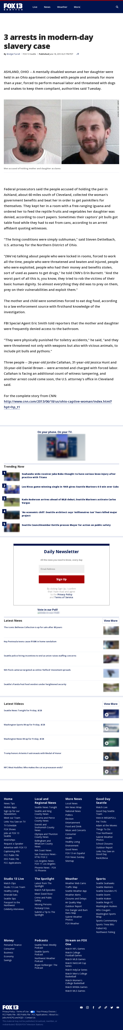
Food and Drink (73, 826)
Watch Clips (10, 883)
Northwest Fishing (105, 932)
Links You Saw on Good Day (105, 853)
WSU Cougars (103, 910)
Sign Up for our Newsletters (12, 812)
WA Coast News (43, 850)
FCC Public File (11, 855)
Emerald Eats (10, 894)
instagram (87, 1007)
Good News (71, 849)
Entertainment (72, 822)
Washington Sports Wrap (106, 915)
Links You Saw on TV (14, 821)
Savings (8, 960)
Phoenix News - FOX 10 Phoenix (45, 869)
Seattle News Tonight (46, 807)
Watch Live (101, 807)
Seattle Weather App (76, 890)
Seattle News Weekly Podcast (45, 946)
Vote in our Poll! (47, 609)
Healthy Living (72, 841)
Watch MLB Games (75, 959)
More (77, 6)
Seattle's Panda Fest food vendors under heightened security (35, 684)
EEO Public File (11, 858)
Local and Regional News (45, 801)
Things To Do (103, 829)
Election (69, 818)
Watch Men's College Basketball (76, 975)
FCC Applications (12, 862)
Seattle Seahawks (105, 883)
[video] (111, 713)
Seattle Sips (10, 898)
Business (8, 952)
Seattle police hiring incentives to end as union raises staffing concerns (40, 655)
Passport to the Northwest (12, 904)
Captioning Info (12, 851)
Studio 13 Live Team (14, 887)
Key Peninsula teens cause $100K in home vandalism (30, 641)
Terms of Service (63, 597)
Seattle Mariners (104, 887)
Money (9, 940)
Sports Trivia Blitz (105, 924)
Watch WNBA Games (76, 986)
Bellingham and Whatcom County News (44, 843)
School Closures (104, 843)
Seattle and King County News (43, 812)
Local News (71, 803)
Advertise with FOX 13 (15, 847)
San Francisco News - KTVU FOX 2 (46, 856)
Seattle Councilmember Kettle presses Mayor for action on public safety (66, 524)
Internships (9, 839)
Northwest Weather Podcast (45, 960)
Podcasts (41, 940)
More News (73, 799)
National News (73, 811)
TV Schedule (10, 825)
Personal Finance (13, 944)
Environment (71, 845)
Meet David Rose (44, 893)
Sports (101, 879)
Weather (71, 879)
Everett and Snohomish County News (44, 827)
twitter (111, 1007)
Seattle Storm (103, 894)
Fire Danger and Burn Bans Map (76, 911)
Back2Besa (102, 858)
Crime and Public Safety (43, 899)
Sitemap (69, 860)
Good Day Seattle (103, 801)
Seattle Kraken (103, 898)
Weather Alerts (73, 894)
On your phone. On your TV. (54, 432)
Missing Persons (43, 904)
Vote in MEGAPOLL (106, 817)
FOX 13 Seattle (29, 54)
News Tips (9, 803)
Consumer (70, 834)
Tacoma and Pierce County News (45, 819)
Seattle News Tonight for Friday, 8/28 (23, 710)
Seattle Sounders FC (106, 890)
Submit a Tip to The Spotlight (45, 913)
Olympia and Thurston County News (46, 835)
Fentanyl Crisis (42, 908)
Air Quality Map (73, 902)
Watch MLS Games (75, 990)
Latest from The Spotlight (43, 885)
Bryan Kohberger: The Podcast (46, 966)
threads (105, 1007)
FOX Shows (10, 829)
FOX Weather (72, 923)
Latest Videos (14, 704)
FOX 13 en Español (75, 853)
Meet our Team (12, 817)
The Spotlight (44, 879)
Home (8, 799)
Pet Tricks (101, 821)
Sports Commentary (106, 920)
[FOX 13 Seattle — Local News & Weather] (14, 7)
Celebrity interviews (14, 909)
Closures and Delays (75, 898)
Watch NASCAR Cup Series (75, 964)
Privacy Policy (64, 594)
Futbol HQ (101, 928)
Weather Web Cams (75, 883)
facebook (93, 1007)
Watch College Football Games (73, 954)
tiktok (99, 1007)
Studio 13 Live (14, 879)
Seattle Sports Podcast (42, 953)
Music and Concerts (75, 830)
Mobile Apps (10, 807)
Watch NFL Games (75, 948)
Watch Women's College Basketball (74, 982)
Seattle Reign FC (104, 902)
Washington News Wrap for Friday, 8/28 (24, 738)
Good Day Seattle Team (105, 812)
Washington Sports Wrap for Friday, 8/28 (24, 724)
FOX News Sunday (74, 857)
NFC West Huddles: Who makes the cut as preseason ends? (33, 767)
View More (111, 620)
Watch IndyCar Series (76, 969)
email (117, 1007)
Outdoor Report (104, 847)
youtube (81, 1007)
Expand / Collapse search (117, 7)
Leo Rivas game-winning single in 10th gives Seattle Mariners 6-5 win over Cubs (70, 486)
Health (68, 837)
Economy (9, 956)
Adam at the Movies (106, 825)
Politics (69, 814)
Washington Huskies (106, 906)
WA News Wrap (73, 807)
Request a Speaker (13, 843)
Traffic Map (71, 887)
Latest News (13, 620)
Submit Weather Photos (104, 838)
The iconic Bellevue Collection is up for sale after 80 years (33, 627)
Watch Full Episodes (45, 889)
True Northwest (104, 833)
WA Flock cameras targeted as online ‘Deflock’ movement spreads (37, 669)
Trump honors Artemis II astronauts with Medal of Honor (32, 753)
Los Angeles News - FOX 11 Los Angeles (45, 862)
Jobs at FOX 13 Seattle (11, 834)
